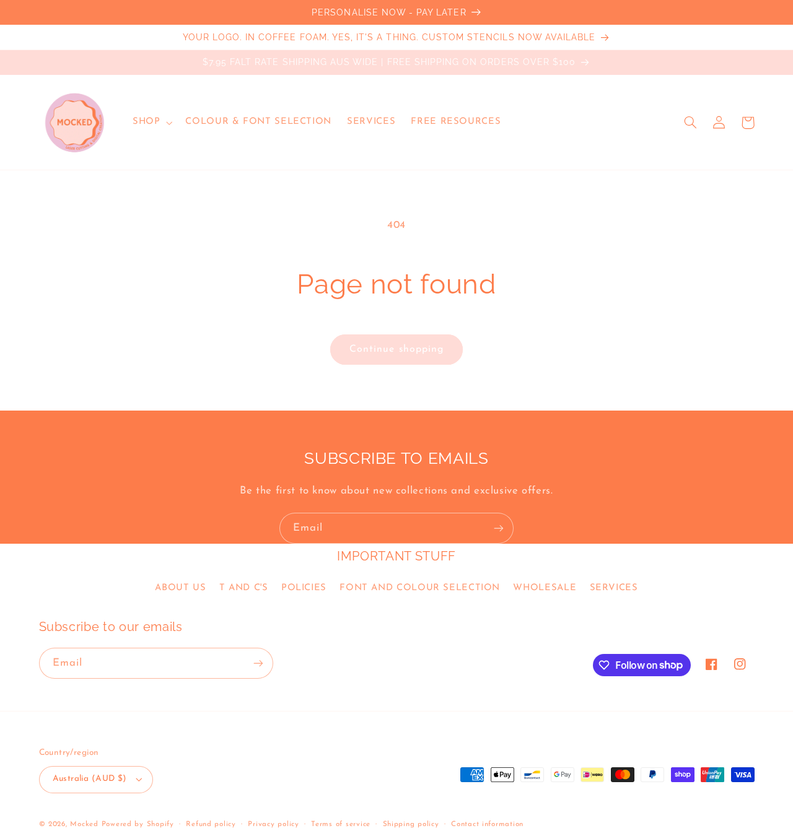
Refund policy (211, 824)
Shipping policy (411, 824)
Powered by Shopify (138, 824)
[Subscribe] (498, 528)
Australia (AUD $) (90, 779)
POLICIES (303, 588)
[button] (151, 122)
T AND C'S (243, 588)
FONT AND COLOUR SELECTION (420, 588)
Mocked (84, 824)
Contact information (487, 824)
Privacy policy (273, 824)
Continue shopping (396, 349)
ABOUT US (180, 588)
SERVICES (614, 588)
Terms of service (340, 824)
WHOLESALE (544, 588)
